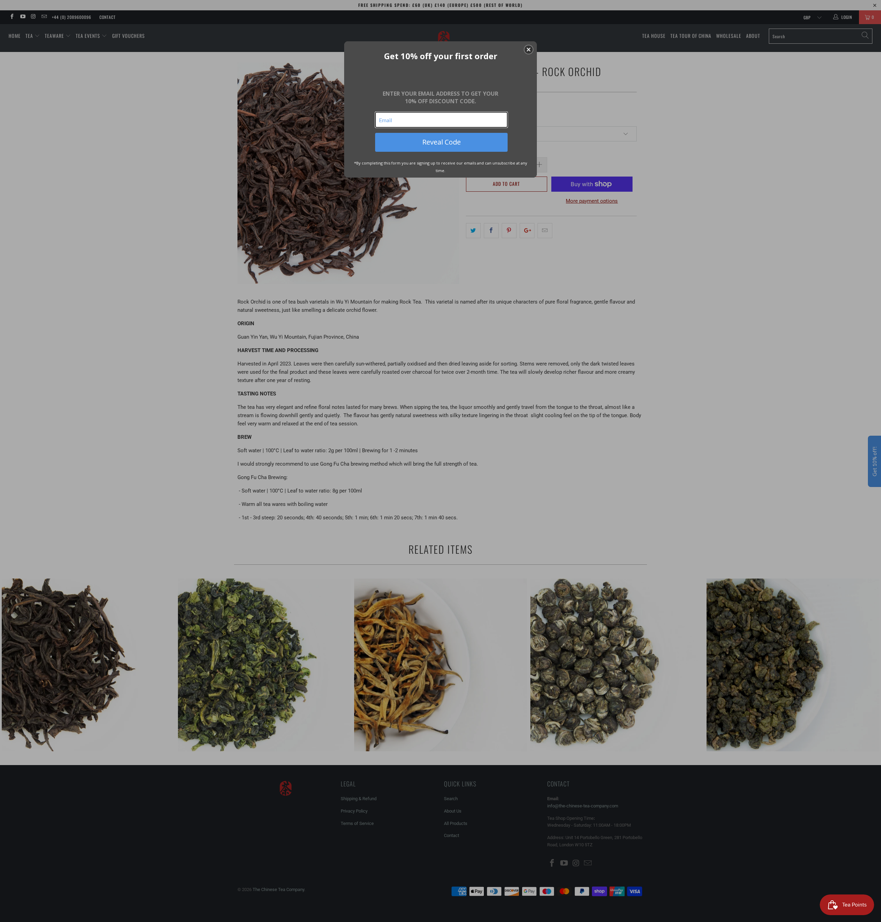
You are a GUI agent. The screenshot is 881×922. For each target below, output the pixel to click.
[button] (528, 49)
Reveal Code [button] (441, 142)
